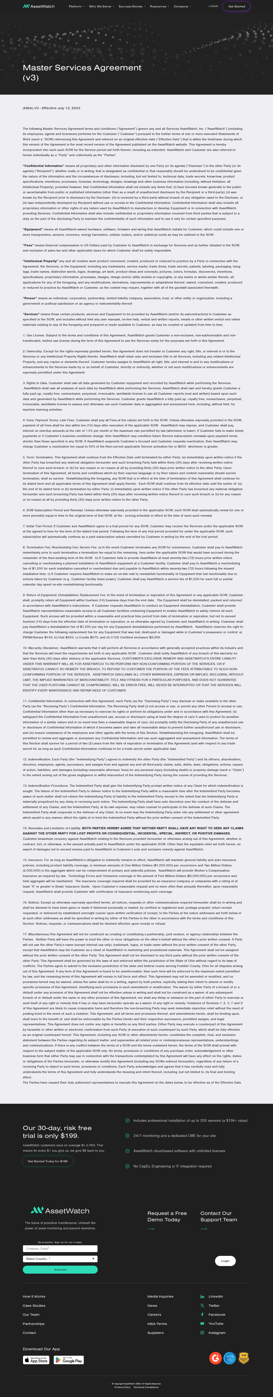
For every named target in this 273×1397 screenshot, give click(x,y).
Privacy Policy (122, 1387)
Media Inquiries (160, 1296)
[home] (38, 6)
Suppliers (155, 1333)
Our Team (31, 1314)
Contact (29, 1333)
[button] (77, 6)
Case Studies (34, 1305)
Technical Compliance (146, 1387)
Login (213, 6)
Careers (154, 1314)
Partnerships (34, 1324)
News (152, 1305)
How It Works (34, 1296)
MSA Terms (157, 1324)
